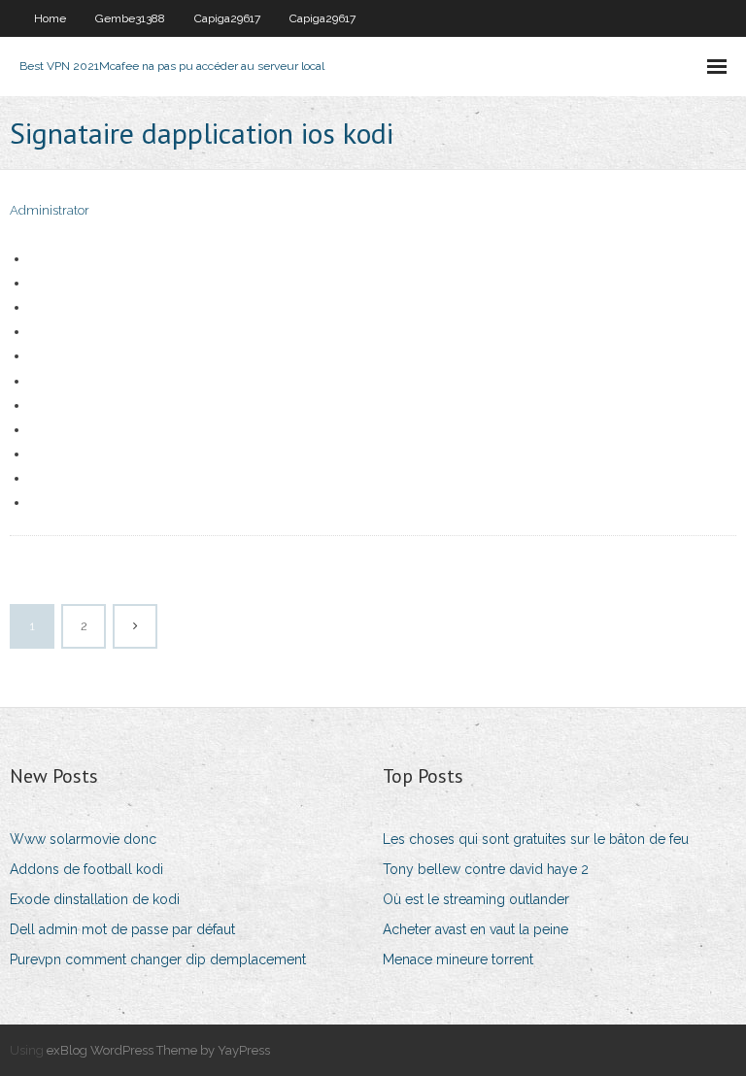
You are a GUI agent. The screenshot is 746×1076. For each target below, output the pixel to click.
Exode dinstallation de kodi (95, 899)
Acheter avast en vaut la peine (475, 929)
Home (50, 18)
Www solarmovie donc (83, 839)
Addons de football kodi (86, 869)
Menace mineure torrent (458, 959)
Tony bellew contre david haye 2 (486, 869)
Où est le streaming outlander (476, 899)
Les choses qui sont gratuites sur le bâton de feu (536, 839)
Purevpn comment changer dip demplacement (158, 959)
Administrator (49, 210)
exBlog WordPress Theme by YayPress (158, 1050)
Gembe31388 (130, 18)
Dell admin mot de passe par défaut (122, 929)
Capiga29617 (227, 18)
